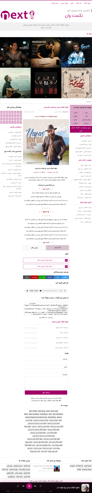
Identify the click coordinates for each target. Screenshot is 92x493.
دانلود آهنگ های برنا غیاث (60, 322)
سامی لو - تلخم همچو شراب (83, 148)
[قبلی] (23, 486)
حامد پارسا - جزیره (86, 176)
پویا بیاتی (9, 466)
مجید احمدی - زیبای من (84, 155)
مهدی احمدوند (13, 469)
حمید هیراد (19, 476)
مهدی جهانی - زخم (86, 194)
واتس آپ (42, 277)
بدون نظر (34, 247)
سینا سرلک (5, 469)
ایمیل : (65, 367)
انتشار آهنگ (54, 3)
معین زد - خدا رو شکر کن (84, 214)
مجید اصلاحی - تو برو (85, 207)
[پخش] (29, 486)
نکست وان (46, 189)
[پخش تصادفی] (40, 486)
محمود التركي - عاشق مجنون (83, 151)
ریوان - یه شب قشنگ (85, 183)
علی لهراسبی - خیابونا (85, 172)
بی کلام (86, 123)
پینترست (34, 277)
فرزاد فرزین (27, 476)
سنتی (75, 112)
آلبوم (72, 3)
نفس (58, 204)
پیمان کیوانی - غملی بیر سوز (83, 218)
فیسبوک (50, 277)
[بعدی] (35, 486)
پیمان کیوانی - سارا (86, 222)
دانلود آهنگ (87, 3)
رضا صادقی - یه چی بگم (84, 197)
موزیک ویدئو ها (86, 469)
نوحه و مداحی (86, 120)
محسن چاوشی (18, 466)
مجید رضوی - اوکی (85, 165)
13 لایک (58, 247)
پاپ (86, 112)
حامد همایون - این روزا (84, 169)
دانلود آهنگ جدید (52, 168)
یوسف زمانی (18, 473)
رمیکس (75, 123)
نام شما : (64, 359)
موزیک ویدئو (64, 3)
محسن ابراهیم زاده (24, 469)
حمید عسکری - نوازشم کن (13, 179)
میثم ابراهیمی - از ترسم (14, 169)
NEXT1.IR (46, 212)
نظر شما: (64, 374)
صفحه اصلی (87, 466)
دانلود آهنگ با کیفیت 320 (52, 260)
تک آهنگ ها (43, 317)
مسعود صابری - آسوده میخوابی (82, 179)
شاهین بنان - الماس (85, 190)
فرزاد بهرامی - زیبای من (14, 132)
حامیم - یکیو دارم (86, 141)
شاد (86, 116)
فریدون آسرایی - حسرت (84, 211)
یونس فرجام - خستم (15, 192)
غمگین (75, 116)
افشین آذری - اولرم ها (15, 156)
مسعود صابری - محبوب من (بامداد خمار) (11, 174)
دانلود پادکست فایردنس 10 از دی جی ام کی (11, 165)
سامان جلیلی (10, 473)
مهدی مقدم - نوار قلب (85, 187)
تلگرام (65, 277)
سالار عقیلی (26, 473)
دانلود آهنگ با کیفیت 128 (52, 266)
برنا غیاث (43, 168)
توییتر (57, 277)
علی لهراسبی (11, 476)
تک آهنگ (78, 3)
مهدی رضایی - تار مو (15, 160)
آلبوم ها (72, 466)
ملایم (75, 120)
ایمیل (26, 277)
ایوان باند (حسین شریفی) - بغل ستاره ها (12, 187)
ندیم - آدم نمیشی (16, 183)
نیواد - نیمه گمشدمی (85, 144)
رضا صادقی (27, 466)
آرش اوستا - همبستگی (14, 196)
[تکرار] (18, 486)
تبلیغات (79, 469)
